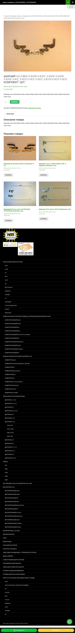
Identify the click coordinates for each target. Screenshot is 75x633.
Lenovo (7, 592)
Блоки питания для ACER (13, 323)
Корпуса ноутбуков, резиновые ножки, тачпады (19, 578)
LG (5, 298)
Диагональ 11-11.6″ (11, 403)
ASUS (6, 265)
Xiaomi (7, 309)
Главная (6, 16)
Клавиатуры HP (10, 367)
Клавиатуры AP (9, 378)
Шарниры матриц (16, 16)
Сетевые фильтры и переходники (14, 574)
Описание (10, 114)
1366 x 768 (10, 425)
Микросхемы (7, 541)
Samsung (8, 291)
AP (5, 283)
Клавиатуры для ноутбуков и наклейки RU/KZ (17, 356)
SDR (6, 465)
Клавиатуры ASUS (10, 360)
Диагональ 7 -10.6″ (10, 400)
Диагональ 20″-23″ (10, 458)
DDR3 (6, 476)
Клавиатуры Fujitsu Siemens (13, 381)
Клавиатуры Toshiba (11, 392)
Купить (8, 175)
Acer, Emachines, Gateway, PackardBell (17, 585)
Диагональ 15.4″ (10, 418)
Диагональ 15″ (9, 440)
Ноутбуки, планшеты (10, 549)
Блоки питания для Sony (13, 345)
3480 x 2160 (10, 432)
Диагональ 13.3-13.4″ (11, 411)
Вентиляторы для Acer (12, 494)
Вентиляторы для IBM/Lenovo (14, 505)
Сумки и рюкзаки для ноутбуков (13, 559)
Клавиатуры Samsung (12, 385)
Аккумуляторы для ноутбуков (13, 262)
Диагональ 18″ (9, 454)
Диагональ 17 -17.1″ (11, 447)
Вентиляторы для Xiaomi (13, 527)
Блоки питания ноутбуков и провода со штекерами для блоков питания (26, 316)
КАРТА (57, 630)
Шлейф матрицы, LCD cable (11, 530)
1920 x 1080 (10, 429)
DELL (6, 276)
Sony (6, 607)
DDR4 (6, 480)
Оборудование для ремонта (12, 563)
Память (5, 461)
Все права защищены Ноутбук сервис (13, 623)
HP (5, 273)
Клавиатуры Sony (10, 389)
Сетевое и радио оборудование (13, 570)
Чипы (5, 538)
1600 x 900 (10, 436)
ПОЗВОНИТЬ (20, 630)
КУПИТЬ (14, 102)
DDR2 (6, 472)
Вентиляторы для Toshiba (13, 523)
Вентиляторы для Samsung (13, 516)
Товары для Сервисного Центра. (13, 567)
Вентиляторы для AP (11, 509)
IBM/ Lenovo (8, 287)
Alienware (8, 302)
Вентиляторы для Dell (12, 501)
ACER (6, 269)
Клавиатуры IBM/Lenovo (12, 371)
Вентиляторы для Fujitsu (13, 512)
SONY (6, 280)
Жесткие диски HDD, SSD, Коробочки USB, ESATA (17, 483)
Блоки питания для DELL (12, 331)
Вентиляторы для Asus (12, 490)
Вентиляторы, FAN (9, 487)
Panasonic (8, 312)
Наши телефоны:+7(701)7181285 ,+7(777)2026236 (19, 2)
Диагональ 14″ (9, 414)
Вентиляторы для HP (11, 498)
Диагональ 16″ (9, 443)
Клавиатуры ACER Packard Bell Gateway (17, 363)
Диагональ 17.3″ (10, 450)
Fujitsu (7, 599)
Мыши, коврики (8, 556)
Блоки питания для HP (12, 327)
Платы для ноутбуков (10, 545)
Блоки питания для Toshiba (14, 349)
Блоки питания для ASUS (13, 320)
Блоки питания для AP (12, 338)
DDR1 (6, 469)
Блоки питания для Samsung (14, 342)
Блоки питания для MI (12, 352)
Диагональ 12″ (9, 407)
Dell (6, 596)
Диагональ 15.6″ (10, 421)
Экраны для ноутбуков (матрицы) (14, 396)
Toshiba (7, 294)
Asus (6, 581)
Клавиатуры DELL (10, 374)
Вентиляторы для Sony (12, 519)
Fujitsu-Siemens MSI (11, 305)
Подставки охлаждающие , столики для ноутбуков (19, 552)
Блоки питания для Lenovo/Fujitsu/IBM (17, 334)
